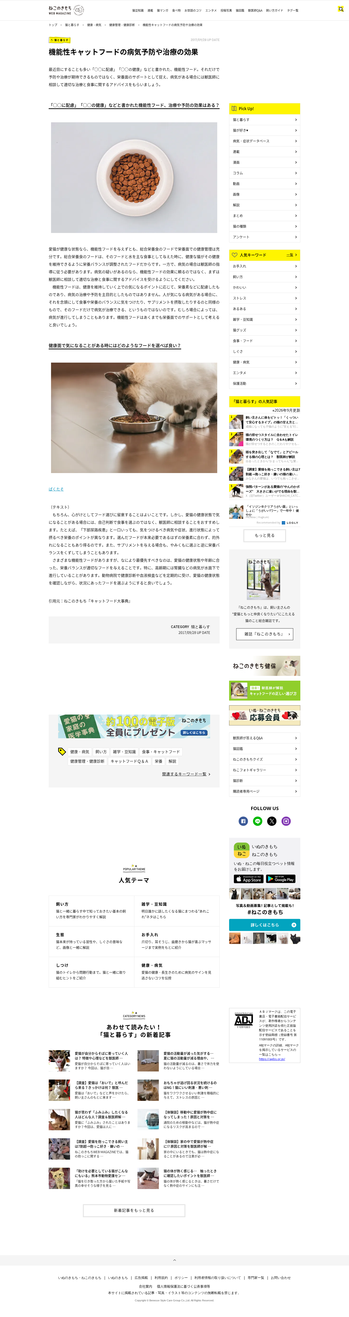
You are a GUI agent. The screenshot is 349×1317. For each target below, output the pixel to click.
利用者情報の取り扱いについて (217, 1277)
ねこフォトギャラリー (249, 769)
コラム (238, 172)
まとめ (238, 215)
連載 (150, 10)
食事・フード (243, 340)
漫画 (236, 162)
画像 (236, 194)
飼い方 (101, 751)
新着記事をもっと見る (134, 1210)
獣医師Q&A (255, 10)
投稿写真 (226, 10)
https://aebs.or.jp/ (272, 1059)
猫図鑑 (240, 10)
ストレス (239, 298)
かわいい (239, 287)
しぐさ (238, 351)
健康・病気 (94, 25)
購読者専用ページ (246, 791)
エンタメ (211, 10)
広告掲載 (141, 1277)
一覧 (290, 254)
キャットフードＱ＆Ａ (130, 761)
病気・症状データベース (251, 140)
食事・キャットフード (161, 751)
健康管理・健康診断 (122, 25)
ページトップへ (174, 1260)
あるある (239, 308)
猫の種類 (239, 226)
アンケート (241, 236)
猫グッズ (239, 330)
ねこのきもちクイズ (248, 759)
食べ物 (176, 10)
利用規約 (161, 1277)
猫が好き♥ (240, 130)
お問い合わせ (281, 1277)
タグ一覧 (292, 10)
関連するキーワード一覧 (184, 774)
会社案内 (145, 1286)
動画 (236, 183)
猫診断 (238, 780)
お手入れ (239, 266)
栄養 (158, 761)
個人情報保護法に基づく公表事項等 (183, 1286)
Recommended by (269, 522)
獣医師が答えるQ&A (248, 737)
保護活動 (239, 383)
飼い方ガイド (274, 10)
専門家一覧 (256, 1277)
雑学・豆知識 (124, 751)
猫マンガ (162, 10)
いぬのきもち (118, 1277)
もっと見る (265, 535)
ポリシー (181, 1277)
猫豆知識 (138, 10)
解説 (172, 761)
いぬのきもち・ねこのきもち (79, 1277)
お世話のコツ (193, 10)
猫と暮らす (72, 25)
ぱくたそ (56, 489)
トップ (53, 25)
